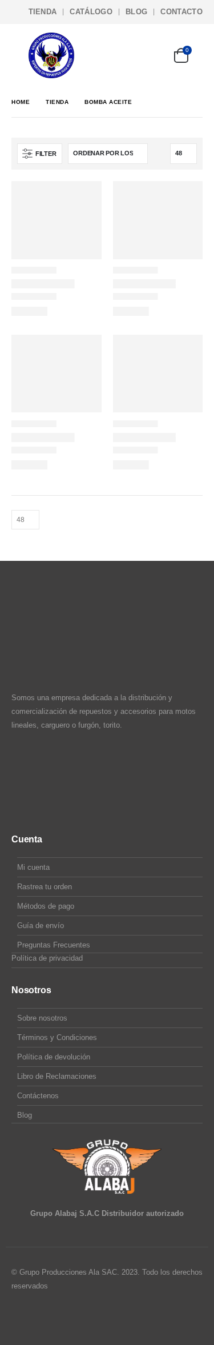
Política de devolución (53, 1057)
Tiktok (64, 1317)
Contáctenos (38, 1095)
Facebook (21, 1317)
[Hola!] (149, 55)
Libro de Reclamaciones (56, 1076)
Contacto (181, 11)
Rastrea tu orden (44, 886)
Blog (136, 11)
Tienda (43, 11)
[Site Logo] (51, 55)
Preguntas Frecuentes (53, 945)
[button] (20, 55)
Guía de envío (40, 925)
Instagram (42, 1317)
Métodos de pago (45, 906)
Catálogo (91, 11)
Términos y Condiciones (57, 1037)
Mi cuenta (33, 867)
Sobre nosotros (42, 1018)
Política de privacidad (47, 958)
